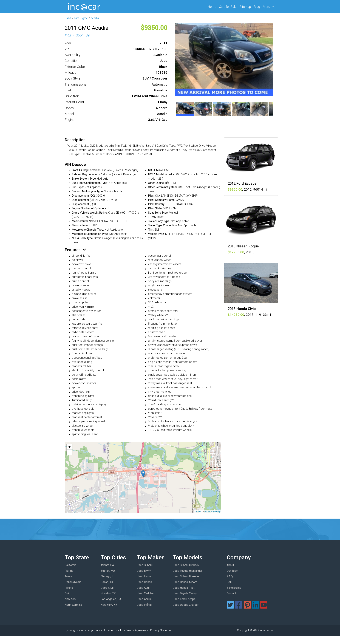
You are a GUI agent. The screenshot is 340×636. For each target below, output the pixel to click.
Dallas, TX (107, 582)
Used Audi (143, 587)
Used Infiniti (144, 604)
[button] (143, 473)
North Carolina (73, 604)
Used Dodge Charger (186, 604)
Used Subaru (144, 565)
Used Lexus (144, 576)
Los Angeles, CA (111, 599)
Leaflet (198, 511)
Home (213, 7)
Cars (228, 7)
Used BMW (144, 570)
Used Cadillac (145, 593)
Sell (229, 582)
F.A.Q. (230, 576)
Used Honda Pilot (183, 587)
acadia (95, 18)
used (68, 18)
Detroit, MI (107, 587)
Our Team (232, 570)
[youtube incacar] (263, 607)
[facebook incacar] (238, 607)
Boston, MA (108, 570)
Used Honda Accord (185, 582)
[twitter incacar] (230, 607)
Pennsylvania (73, 582)
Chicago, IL (107, 576)
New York (70, 599)
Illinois (69, 587)
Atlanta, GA (107, 565)
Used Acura (144, 599)
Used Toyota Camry (185, 593)
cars (76, 18)
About (230, 565)
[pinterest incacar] (247, 607)
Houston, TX (108, 593)
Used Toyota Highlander (187, 570)
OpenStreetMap (212, 511)
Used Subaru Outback (186, 565)
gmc (85, 18)
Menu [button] (267, 7)
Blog (257, 7)
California (70, 565)
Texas (68, 576)
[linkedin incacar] (255, 607)
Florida (69, 570)
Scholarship (234, 587)
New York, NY (109, 604)
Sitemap (245, 7)
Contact (231, 593)
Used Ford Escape (184, 599)
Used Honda (144, 582)
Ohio (67, 593)
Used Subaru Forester (186, 576)
